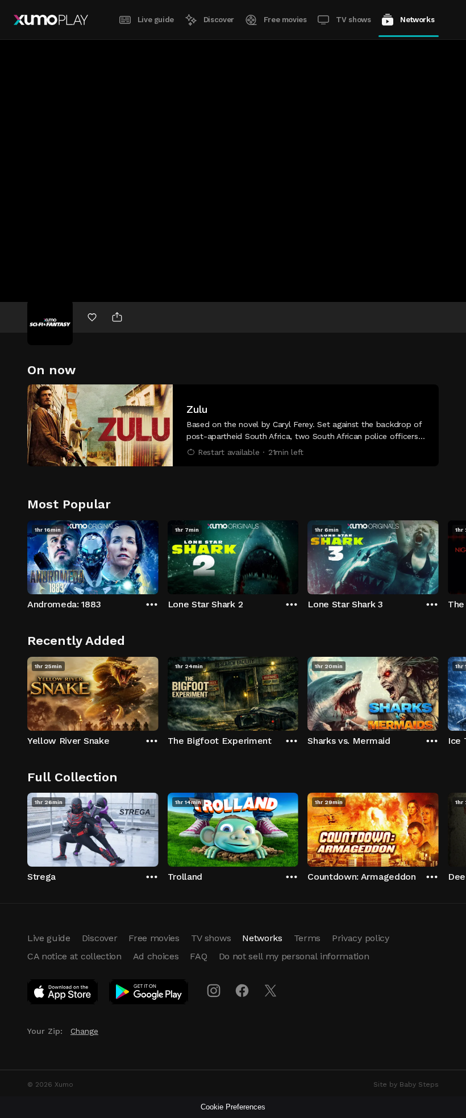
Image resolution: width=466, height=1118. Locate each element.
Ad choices (156, 956)
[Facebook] (242, 990)
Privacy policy (360, 938)
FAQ (198, 956)
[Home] (51, 20)
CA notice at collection (74, 956)
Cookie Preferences (233, 1107)
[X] (270, 990)
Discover (218, 19)
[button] (233, 425)
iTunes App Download (63, 994)
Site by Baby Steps (406, 1084)
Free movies (285, 19)
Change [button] (84, 1031)
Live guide (156, 19)
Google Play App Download (149, 994)
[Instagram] (213, 990)
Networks (417, 19)
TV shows (353, 19)
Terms (307, 938)
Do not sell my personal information (294, 956)
